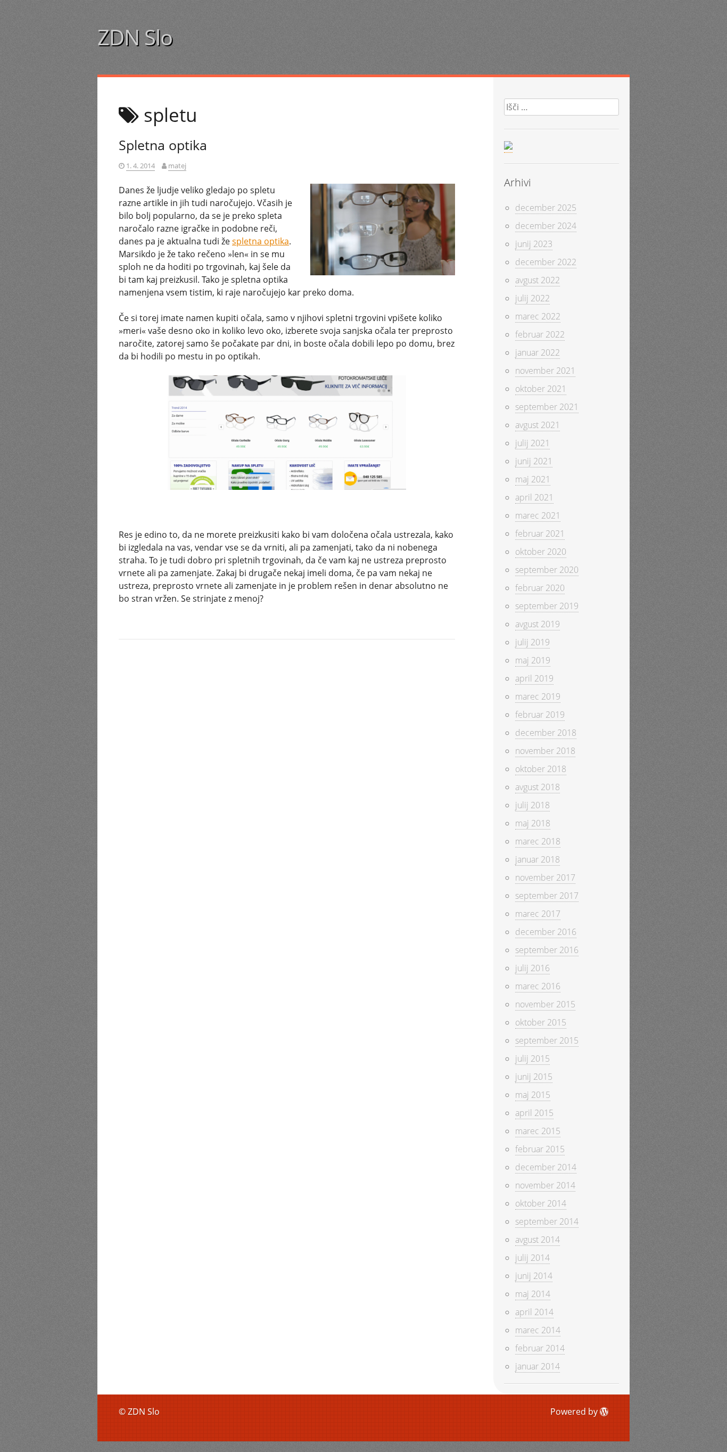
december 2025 (545, 208)
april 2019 (534, 678)
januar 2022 (537, 352)
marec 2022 (537, 316)
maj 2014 (532, 1294)
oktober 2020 (540, 551)
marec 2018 (537, 841)
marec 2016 (537, 986)
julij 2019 (532, 642)
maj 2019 (532, 660)
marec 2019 (537, 696)
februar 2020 (540, 588)
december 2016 (545, 932)
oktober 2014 (540, 1203)
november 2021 (545, 370)
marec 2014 (537, 1330)
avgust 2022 (537, 280)
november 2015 (545, 1004)
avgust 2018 (537, 787)
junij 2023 (533, 244)
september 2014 (547, 1221)
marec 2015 (537, 1131)
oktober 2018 (540, 769)
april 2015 (534, 1113)
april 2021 (534, 497)
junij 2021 (533, 461)
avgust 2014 (537, 1239)
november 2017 (545, 877)
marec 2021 (537, 515)
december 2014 (545, 1167)
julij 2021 (532, 443)
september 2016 (547, 950)
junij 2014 (533, 1276)
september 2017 (547, 895)
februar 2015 (540, 1149)
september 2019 (547, 606)
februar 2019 (540, 714)
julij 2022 (532, 298)
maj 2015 (532, 1095)
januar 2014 (537, 1366)
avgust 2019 (537, 624)
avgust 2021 (537, 425)
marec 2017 (537, 914)
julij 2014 (532, 1258)
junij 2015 (533, 1076)
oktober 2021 (540, 389)
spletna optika (260, 241)
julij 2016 (532, 968)
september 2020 (547, 570)
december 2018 (545, 733)
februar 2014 (540, 1348)
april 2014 (534, 1312)
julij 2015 (532, 1058)
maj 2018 (532, 823)
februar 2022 (540, 334)
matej (177, 165)
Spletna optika (163, 145)
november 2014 (545, 1185)
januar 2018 (537, 859)
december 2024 (545, 226)
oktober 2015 (540, 1022)
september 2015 (547, 1040)
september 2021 (547, 407)
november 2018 (545, 751)
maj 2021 (532, 479)
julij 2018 (532, 805)
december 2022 (545, 262)
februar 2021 (540, 533)
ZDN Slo (134, 37)
